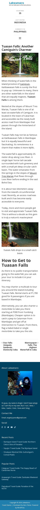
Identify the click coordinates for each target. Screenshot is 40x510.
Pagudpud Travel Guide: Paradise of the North (17, 487)
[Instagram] (5, 427)
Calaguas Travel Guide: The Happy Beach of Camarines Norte (19, 469)
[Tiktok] (15, 427)
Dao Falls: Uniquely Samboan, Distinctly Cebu (10, 346)
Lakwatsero (16, 3)
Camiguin (25, 84)
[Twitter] (8, 427)
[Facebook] (2, 427)
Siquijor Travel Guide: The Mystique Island (20, 448)
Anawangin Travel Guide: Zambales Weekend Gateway (20, 478)
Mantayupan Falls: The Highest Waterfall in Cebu (28, 346)
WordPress (20, 508)
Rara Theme (27, 505)
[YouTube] (12, 427)
